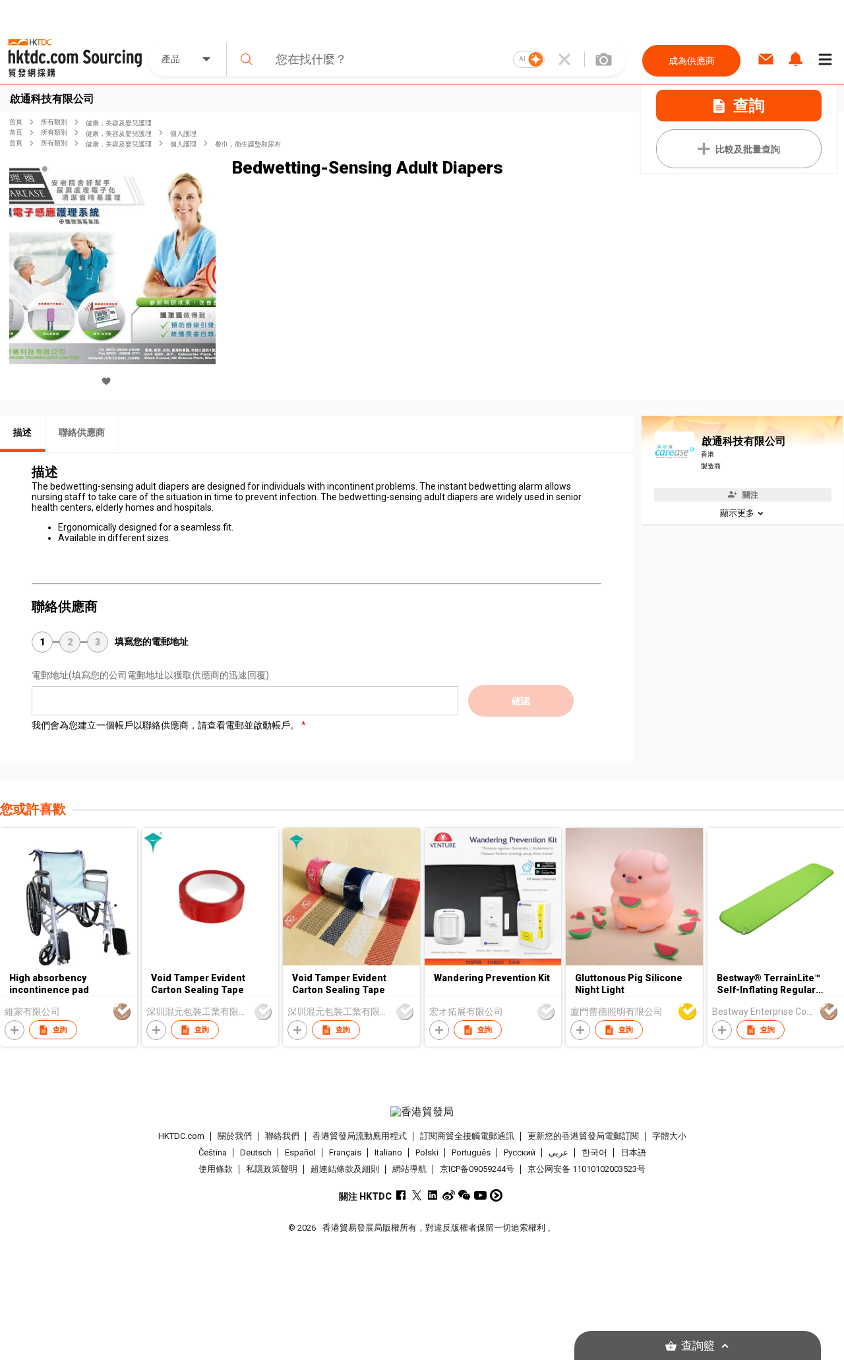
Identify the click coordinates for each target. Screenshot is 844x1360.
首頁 (15, 121)
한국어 (594, 1152)
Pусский (519, 1152)
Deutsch (256, 1152)
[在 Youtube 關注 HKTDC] (480, 1195)
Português (471, 1152)
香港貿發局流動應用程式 (360, 1136)
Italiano (388, 1152)
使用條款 (215, 1169)
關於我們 (235, 1136)
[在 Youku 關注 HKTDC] (496, 1195)
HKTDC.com (181, 1136)
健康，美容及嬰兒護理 (119, 123)
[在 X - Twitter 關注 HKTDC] (417, 1195)
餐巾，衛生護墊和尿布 (248, 144)
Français (345, 1152)
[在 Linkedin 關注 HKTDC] (433, 1195)
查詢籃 (698, 1346)
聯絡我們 (282, 1136)
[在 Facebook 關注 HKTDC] (401, 1195)
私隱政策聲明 (271, 1169)
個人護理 (183, 133)
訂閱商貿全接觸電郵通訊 (467, 1136)
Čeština (212, 1152)
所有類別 (54, 121)
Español (300, 1152)
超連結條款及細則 (345, 1169)
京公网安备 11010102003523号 (587, 1169)
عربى (558, 1152)
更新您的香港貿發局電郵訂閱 (583, 1136)
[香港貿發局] (421, 1112)
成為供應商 (692, 60)
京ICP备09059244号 (477, 1169)
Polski (426, 1152)
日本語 (633, 1152)
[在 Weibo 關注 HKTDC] (448, 1195)
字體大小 (669, 1136)
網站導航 (409, 1169)
